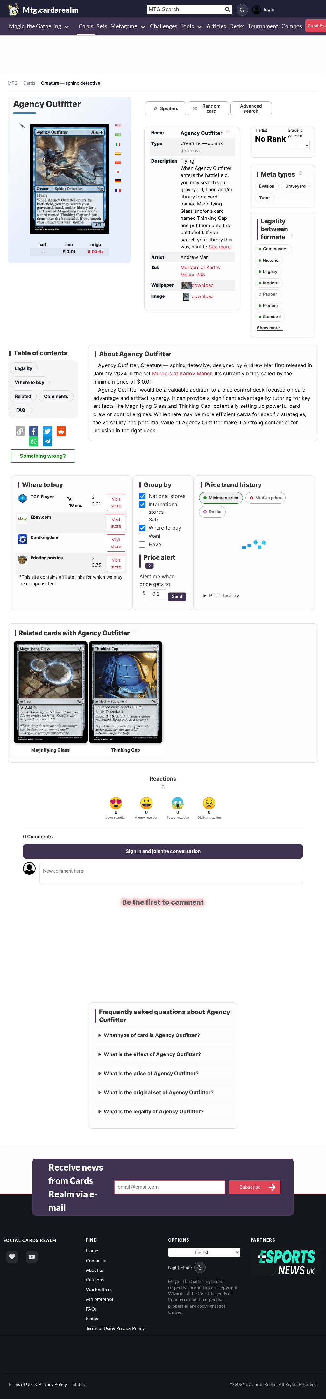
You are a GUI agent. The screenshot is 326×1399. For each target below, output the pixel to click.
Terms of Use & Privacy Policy (115, 1327)
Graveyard (295, 186)
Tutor (264, 197)
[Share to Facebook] (33, 431)
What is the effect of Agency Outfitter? (152, 1054)
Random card (211, 108)
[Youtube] (32, 1256)
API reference (99, 1298)
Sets (154, 519)
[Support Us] (12, 1256)
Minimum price (223, 497)
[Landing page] (13, 9)
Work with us (99, 1288)
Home (92, 1250)
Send (177, 596)
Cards (29, 83)
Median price (268, 497)
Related (23, 396)
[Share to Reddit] (61, 431)
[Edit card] (227, 133)
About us (95, 1269)
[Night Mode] (242, 10)
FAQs (91, 1308)
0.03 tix (96, 251)
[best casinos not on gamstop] (287, 1260)
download (203, 285)
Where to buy (29, 382)
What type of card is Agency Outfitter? (152, 1035)
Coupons (95, 1279)
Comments (56, 396)
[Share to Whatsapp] (33, 441)
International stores (164, 508)
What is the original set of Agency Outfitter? (159, 1092)
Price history (224, 595)
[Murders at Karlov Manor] (21, 125)
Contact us (96, 1260)
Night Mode (180, 1267)
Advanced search (251, 108)
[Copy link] (20, 431)
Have (155, 544)
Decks (215, 511)
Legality (23, 368)
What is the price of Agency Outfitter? (151, 1073)
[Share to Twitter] (47, 431)
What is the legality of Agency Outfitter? (154, 1111)
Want (155, 536)
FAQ (20, 410)
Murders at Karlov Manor (182, 373)
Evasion (266, 186)
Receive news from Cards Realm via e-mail (75, 1186)
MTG (13, 83)
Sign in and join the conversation (163, 851)
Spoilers (169, 108)
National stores (167, 496)
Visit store (116, 502)
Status (92, 1318)
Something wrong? (43, 456)
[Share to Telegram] (47, 441)
